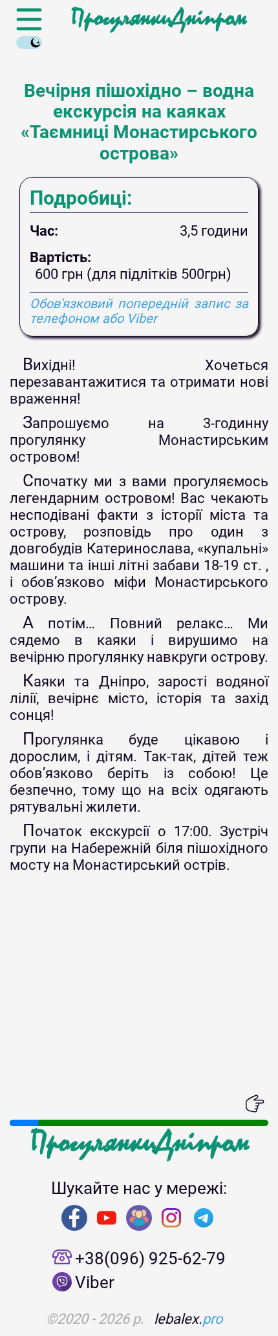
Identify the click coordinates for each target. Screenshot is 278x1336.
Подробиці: (81, 198)
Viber (94, 1282)
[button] (19, 1103)
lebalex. (188, 1319)
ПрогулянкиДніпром (158, 18)
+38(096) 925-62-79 (150, 1258)
